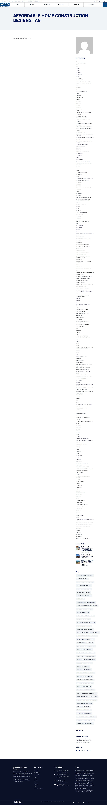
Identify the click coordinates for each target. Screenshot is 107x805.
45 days (78, 70)
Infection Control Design (82, 313)
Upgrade (78, 530)
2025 (77, 64)
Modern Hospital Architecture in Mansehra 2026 (84, 392)
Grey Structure (80, 237)
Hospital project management (85, 642)
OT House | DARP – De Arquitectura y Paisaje (87, 555)
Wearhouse (78, 536)
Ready (77, 453)
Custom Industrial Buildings (84, 609)
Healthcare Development (82, 252)
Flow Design (79, 227)
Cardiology (78, 106)
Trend (77, 517)
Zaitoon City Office (86, 773)
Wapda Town (84, 770)
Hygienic (78, 300)
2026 (77, 66)
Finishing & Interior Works (82, 221)
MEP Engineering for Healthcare (84, 377)
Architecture (79, 80)
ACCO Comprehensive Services (84, 575)
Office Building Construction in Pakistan (84, 405)
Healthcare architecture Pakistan (86, 622)
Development (79, 184)
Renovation (79, 461)
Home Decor (79, 267)
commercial (79, 114)
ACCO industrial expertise (84, 585)
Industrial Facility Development (85, 673)
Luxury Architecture (81, 356)
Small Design (79, 485)
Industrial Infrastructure (84, 686)
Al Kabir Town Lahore (88, 775)
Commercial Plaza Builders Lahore (86, 602)
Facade (77, 208)
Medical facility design (83, 706)
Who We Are (36, 772)
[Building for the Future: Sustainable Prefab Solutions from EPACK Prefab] (78, 562)
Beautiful (78, 87)
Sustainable (79, 502)
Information (79, 315)
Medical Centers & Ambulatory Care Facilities (83, 365)
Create (77, 170)
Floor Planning (80, 225)
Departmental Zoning (81, 172)
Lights (77, 352)
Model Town (87, 778)
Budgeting (78, 95)
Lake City (86, 772)
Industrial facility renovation (85, 679)
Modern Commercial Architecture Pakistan (84, 385)
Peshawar (78, 425)
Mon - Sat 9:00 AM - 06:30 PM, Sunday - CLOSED (32, 1)
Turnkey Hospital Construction (85, 720)
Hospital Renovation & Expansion (84, 284)
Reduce (77, 457)
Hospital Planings (80, 282)
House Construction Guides (83, 288)
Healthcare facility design (84, 626)
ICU (76, 302)
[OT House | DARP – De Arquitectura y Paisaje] (78, 556)
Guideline (78, 240)
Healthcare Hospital (81, 254)
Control (78, 167)
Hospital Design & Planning (83, 278)
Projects (78, 446)
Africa (77, 76)
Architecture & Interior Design (84, 82)
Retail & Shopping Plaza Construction (82, 471)
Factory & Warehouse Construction (81, 213)
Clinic (77, 110)
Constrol (78, 157)
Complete (78, 150)
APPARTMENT (80, 599)
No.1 (77, 400)
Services (78, 479)
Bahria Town (78, 770)
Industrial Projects (81, 311)
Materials (78, 358)
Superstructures (80, 500)
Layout (77, 345)
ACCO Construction (82, 578)
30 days (78, 68)
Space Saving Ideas (80, 493)
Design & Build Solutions (82, 180)
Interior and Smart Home (82, 324)
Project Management (81, 444)
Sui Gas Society (78, 787)
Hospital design (80, 274)
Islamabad (78, 330)
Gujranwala (79, 242)
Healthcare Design (80, 250)
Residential (79, 465)
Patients (78, 423)
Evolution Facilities (81, 204)
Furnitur (78, 229)
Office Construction (81, 408)
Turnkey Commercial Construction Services (85, 520)
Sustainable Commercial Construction (82, 505)
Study (77, 498)
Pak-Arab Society (79, 777)
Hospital (78, 270)
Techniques (79, 508)
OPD (77, 411)
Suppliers (36, 779)
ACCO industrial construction (85, 582)
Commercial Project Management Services (84, 142)
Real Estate (79, 455)
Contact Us (36, 775)
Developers (79, 182)
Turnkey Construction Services (84, 525)
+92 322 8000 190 (6, 1)
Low (77, 354)
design (77, 176)
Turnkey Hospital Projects (83, 526)
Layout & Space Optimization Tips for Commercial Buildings (84, 348)
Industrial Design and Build (84, 663)
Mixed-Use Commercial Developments (81, 379)
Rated (77, 449)
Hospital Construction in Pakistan (85, 272)
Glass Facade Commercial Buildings (85, 233)
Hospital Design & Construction (84, 276)
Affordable (79, 72)
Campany (78, 105)
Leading (78, 350)
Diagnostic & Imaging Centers (83, 188)
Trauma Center (80, 515)
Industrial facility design (83, 669)
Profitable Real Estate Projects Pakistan (84, 441)
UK (89, 790)
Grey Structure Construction (83, 239)
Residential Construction (82, 467)
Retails (78, 474)
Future (77, 231)
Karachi (78, 332)
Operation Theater (80, 413)
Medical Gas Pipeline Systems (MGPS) (83, 372)
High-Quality (79, 259)
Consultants (79, 165)
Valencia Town (82, 788)
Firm (77, 223)
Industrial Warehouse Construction (86, 693)
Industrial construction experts (85, 656)
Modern (78, 382)
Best (77, 89)
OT (76, 415)
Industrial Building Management (85, 652)
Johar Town (77, 783)
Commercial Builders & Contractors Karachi (81, 117)
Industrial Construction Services (86, 659)
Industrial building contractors (85, 646)
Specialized (79, 495)
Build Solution (79, 97)
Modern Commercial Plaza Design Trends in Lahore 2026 (84, 388)
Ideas (77, 307)
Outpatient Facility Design (82, 417)
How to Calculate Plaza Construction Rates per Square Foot (84, 291)
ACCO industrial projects (83, 588)
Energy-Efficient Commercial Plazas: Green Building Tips (83, 200)
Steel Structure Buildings (84, 713)
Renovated (78, 459)
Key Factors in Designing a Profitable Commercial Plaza (83, 337)
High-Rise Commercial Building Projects (83, 262)
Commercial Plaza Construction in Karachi (85, 138)
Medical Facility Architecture (83, 367)
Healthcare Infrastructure (83, 255)
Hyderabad (78, 298)
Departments (79, 174)
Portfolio (36, 784)
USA (91, 791)
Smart (77, 489)
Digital (77, 191)
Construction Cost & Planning (84, 163)
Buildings (78, 101)
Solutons (78, 491)
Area (77, 85)
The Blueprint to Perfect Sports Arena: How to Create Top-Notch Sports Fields (86, 548)
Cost (77, 168)
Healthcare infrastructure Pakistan (86, 636)
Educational (79, 193)
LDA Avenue (81, 778)
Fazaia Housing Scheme (87, 785)
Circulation (79, 108)
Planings (78, 431)
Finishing (78, 219)
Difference (78, 189)
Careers (35, 777)
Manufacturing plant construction (86, 700)
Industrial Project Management (85, 689)
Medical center (80, 362)
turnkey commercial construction (86, 716)
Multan (78, 396)
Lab (77, 339)
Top (77, 513)
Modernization (79, 395)
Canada (80, 791)
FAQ (35, 782)
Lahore (77, 341)
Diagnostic (78, 186)
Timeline (78, 511)
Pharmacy (78, 427)
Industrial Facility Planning (84, 676)
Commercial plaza (80, 132)
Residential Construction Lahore (84, 468)
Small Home (79, 487)
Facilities (78, 210)
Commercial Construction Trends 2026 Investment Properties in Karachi (84, 128)
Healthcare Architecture (82, 244)
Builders (78, 99)
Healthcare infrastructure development (87, 632)
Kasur (77, 334)
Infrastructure (80, 317)
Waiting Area (79, 534)
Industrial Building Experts (84, 649)
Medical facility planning (83, 710)
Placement (78, 429)
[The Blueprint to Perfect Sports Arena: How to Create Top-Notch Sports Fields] (78, 548)
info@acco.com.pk (17, 1)
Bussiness (78, 103)
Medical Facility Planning (82, 369)
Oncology (78, 409)
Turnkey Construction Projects (84, 523)
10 (76, 61)
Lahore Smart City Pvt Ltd (84, 780)
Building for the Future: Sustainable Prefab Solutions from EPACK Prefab (87, 562)
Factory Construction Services (85, 615)
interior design (80, 326)
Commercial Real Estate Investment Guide (82, 145)
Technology (79, 510)
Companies (78, 148)
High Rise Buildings (80, 257)
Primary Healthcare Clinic (82, 438)
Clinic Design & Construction (83, 112)
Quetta (78, 447)
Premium (78, 436)
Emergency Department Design (83, 197)
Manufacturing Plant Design (84, 703)
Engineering (79, 203)
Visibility (78, 532)
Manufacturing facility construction (87, 696)
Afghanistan (79, 74)
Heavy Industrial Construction (85, 639)
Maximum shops (80, 360)
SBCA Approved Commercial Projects (82, 477)
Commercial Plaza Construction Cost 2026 (84, 135)
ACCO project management (84, 595)
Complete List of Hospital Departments (82, 152)
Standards (78, 497)
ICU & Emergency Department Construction (83, 305)
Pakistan (78, 419)
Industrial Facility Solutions (84, 683)
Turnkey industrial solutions (85, 723)
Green (77, 235)
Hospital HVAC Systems (82, 280)
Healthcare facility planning (84, 629)
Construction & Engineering (83, 161)
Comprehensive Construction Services (87, 605)
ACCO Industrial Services (83, 592)
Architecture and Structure (83, 84)
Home (77, 265)
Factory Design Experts (83, 619)
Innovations (79, 319)
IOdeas (77, 328)
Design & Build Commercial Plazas (84, 178)
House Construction (81, 286)
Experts (78, 206)
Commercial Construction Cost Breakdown (84, 124)
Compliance (79, 155)
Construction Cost (38, 789)
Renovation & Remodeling (82, 463)
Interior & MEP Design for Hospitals (82, 322)
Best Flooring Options (81, 91)
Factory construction (83, 612)
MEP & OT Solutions (81, 375)
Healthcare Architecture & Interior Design (83, 247)
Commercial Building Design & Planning (83, 120)
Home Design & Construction (83, 269)
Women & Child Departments (83, 538)
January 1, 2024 (85, 552)
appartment (79, 78)
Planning (78, 432)
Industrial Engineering (83, 666)
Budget (77, 93)
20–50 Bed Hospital (80, 63)
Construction (79, 159)
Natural (78, 398)
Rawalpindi (78, 451)
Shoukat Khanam (80, 481)
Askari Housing (84, 783)
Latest (77, 343)
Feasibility (78, 218)
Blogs (35, 786)
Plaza (77, 434)
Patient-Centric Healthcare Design (84, 421)
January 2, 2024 (85, 565)
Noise (77, 402)
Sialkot (78, 483)
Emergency (78, 195)
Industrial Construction (82, 309)
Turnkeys (78, 528)
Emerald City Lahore (87, 782)
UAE (87, 790)
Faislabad (78, 216)
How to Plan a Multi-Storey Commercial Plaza (83, 296)
